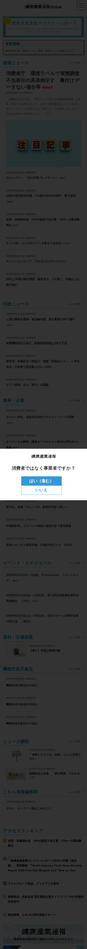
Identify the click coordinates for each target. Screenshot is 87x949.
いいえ (41, 490)
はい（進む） (41, 481)
